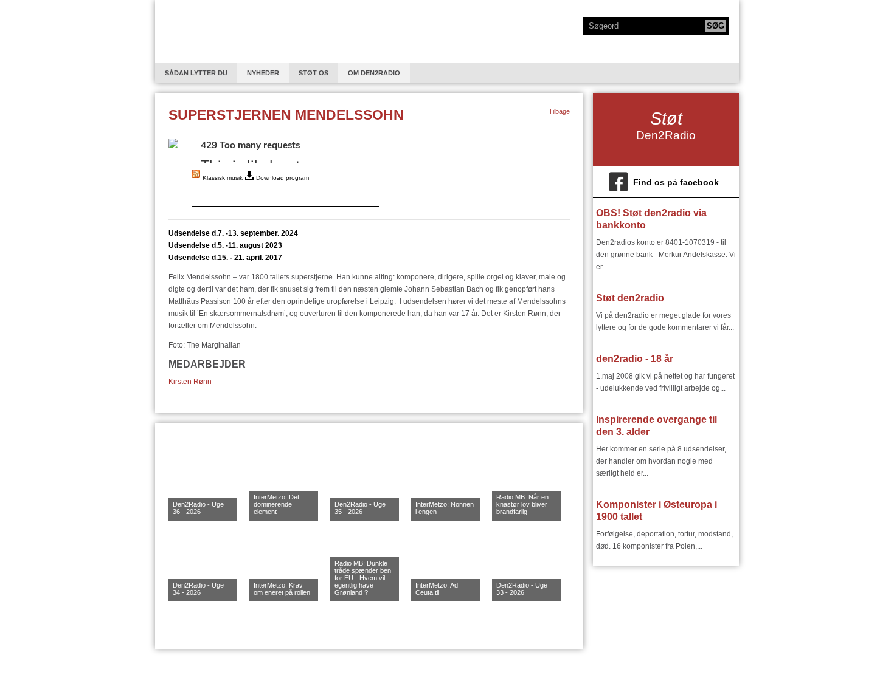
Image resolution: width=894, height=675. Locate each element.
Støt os (313, 73)
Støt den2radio (630, 298)
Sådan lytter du (196, 73)
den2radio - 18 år (634, 359)
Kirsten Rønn (190, 381)
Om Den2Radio (374, 73)
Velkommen (203, 31)
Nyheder (263, 73)
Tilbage (559, 111)
